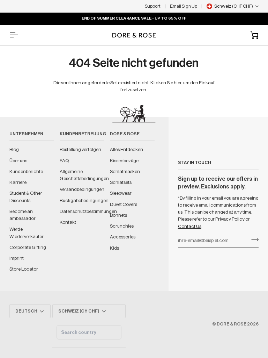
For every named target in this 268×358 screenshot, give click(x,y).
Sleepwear (121, 193)
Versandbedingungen (82, 189)
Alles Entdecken (126, 149)
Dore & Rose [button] (125, 134)
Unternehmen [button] (26, 134)
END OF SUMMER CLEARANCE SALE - (134, 18)
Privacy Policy (230, 219)
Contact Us (189, 226)
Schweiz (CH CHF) (78, 311)
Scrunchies (122, 226)
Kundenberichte (26, 171)
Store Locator (23, 269)
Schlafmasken (125, 171)
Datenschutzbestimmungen (88, 211)
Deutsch (26, 311)
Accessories (122, 237)
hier (177, 82)
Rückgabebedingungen (84, 200)
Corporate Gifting (27, 247)
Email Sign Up (183, 6)
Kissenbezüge (124, 160)
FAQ (64, 160)
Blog (14, 149)
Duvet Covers (123, 204)
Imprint (16, 258)
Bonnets (118, 215)
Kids (114, 248)
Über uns (18, 160)
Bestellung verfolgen (80, 149)
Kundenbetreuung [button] (82, 134)
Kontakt (68, 222)
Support (153, 6)
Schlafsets (121, 182)
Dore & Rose (231, 324)
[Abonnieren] (253, 239)
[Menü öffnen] (19, 35)
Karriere (18, 182)
